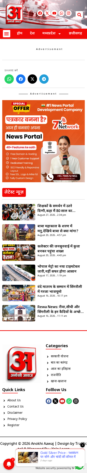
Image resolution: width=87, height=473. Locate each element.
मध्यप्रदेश (49, 33)
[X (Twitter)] (32, 79)
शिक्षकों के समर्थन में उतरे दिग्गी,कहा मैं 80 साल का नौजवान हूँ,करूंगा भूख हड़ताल (58, 209)
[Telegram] (44, 79)
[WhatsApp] (9, 79)
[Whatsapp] (61, 13)
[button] (79, 14)
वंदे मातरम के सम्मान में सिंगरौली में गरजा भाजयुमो (59, 289)
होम (19, 33)
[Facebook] (40, 13)
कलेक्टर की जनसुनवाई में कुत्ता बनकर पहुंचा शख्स (58, 249)
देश (32, 33)
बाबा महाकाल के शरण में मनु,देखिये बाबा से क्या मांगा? (57, 229)
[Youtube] (54, 13)
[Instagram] (69, 13)
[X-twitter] (47, 13)
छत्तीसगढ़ (75, 33)
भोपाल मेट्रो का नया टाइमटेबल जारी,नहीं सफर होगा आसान (58, 269)
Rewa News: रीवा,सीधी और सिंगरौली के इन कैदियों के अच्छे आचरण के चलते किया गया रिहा (59, 310)
